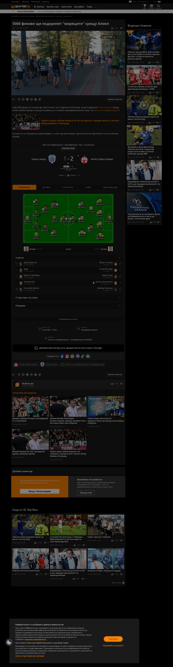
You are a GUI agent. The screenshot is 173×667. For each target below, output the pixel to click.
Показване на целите (113, 645)
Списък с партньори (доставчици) (29, 656)
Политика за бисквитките (35, 639)
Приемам (113, 639)
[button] (9, 642)
